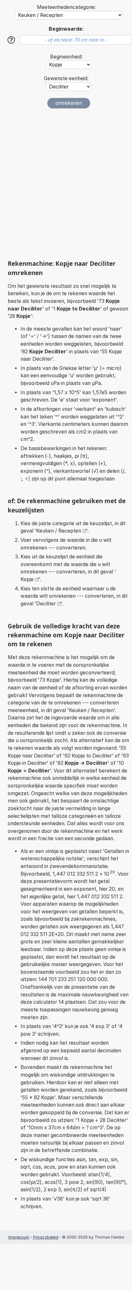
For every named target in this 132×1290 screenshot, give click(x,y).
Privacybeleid (45, 1237)
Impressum (18, 1237)
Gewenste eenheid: (66, 78)
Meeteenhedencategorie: (66, 7)
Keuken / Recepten (58, 531)
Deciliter (46, 604)
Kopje (27, 579)
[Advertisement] (66, 184)
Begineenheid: (66, 57)
